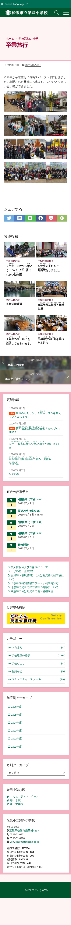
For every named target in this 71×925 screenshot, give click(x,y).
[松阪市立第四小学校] (26, 12)
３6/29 (51, 306)
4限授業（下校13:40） (31, 533)
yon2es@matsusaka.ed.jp (24, 841)
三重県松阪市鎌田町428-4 (24, 830)
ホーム (10, 38)
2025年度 (16, 714)
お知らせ (38, 671)
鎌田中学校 (16, 804)
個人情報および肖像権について (29, 567)
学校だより (38, 663)
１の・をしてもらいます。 (19, 340)
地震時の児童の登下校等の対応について (35, 587)
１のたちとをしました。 (50, 267)
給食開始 (23, 544)
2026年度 (16, 706)
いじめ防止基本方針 (23, 571)
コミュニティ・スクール (38, 679)
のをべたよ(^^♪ (51, 340)
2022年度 (16, 738)
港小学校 (15, 800)
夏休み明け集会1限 (29, 510)
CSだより (38, 647)
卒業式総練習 (14, 303)
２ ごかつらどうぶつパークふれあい (19, 269)
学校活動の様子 (28, 38)
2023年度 (16, 730)
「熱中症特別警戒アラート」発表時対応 (35, 583)
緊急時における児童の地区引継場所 (32, 591)
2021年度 (16, 746)
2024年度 (16, 722)
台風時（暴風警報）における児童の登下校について (35, 577)
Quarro (43, 889)
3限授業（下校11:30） (31, 499)
